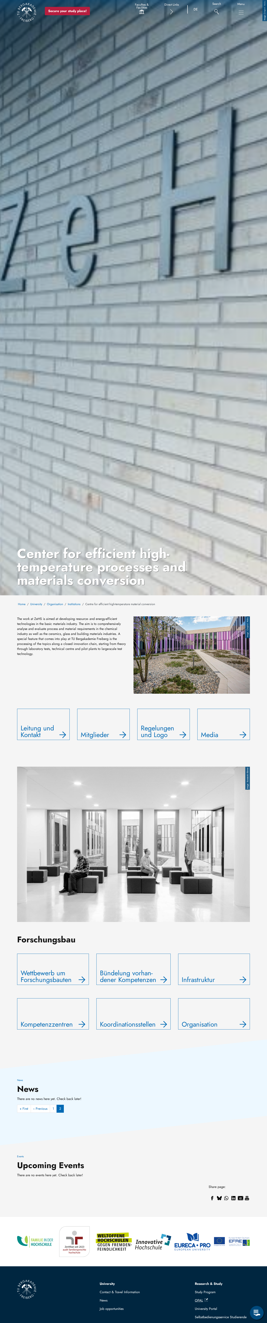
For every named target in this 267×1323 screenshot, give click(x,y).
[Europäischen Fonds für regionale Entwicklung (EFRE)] (232, 1242)
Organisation (55, 604)
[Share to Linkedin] (233, 1198)
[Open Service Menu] (257, 1313)
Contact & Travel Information (120, 1292)
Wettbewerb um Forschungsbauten (46, 976)
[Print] (247, 1198)
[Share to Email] (240, 1198)
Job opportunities (111, 1308)
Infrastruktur (198, 979)
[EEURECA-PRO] (193, 1242)
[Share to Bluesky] (219, 1198)
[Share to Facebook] (212, 1198)
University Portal (206, 1308)
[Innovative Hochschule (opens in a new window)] (153, 1242)
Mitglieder (95, 735)
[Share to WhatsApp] (226, 1198)
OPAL (199, 1300)
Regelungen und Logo (157, 731)
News (103, 1300)
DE (196, 9)
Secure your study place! (67, 11)
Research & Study (208, 1283)
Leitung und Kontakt (37, 731)
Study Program (205, 1292)
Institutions (74, 604)
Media (209, 735)
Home (21, 604)
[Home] (26, 12)
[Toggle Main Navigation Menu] (241, 12)
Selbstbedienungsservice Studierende (221, 1317)
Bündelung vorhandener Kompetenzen (128, 976)
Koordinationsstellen (128, 1024)
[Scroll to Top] (257, 1296)
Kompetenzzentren (47, 1024)
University (36, 604)
